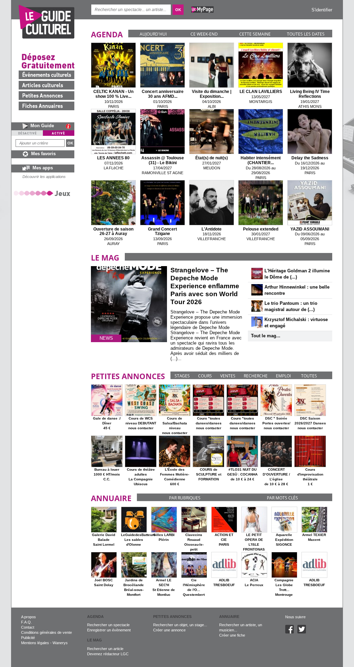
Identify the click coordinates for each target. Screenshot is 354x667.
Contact (27, 627)
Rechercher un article (105, 649)
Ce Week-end (204, 34)
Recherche (256, 376)
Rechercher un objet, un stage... (180, 625)
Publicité (28, 638)
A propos (28, 617)
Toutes (309, 376)
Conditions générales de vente (46, 632)
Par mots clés (282, 498)
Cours (205, 376)
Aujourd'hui (153, 34)
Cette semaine (255, 34)
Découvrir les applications (44, 177)
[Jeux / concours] (43, 193)
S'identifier (321, 9)
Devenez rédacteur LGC (108, 654)
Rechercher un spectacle (108, 625)
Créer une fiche (232, 635)
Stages (182, 376)
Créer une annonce (169, 630)
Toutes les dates (306, 34)
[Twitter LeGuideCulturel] (303, 632)
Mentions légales (35, 643)
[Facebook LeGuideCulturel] (291, 632)
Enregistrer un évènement (109, 630)
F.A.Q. (26, 622)
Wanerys (60, 643)
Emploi (283, 376)
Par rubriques (185, 498)
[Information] (70, 126)
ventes (227, 376)
